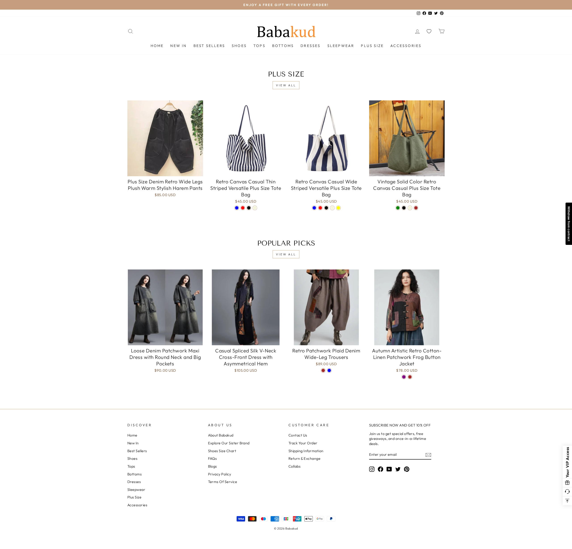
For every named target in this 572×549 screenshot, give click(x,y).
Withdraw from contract (569, 223)
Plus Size (372, 45)
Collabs (294, 466)
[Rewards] (567, 482)
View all (286, 85)
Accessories (405, 45)
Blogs (212, 466)
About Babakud (220, 435)
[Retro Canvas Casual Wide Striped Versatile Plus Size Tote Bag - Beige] (332, 208)
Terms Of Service (222, 481)
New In (178, 45)
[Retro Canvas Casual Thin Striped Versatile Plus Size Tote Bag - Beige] (255, 208)
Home (157, 45)
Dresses (310, 45)
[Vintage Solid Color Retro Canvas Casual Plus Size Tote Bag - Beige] (410, 208)
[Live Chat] (567, 491)
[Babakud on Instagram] (371, 469)
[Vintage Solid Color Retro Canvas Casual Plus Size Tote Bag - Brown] (416, 208)
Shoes (239, 45)
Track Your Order (303, 443)
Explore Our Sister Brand (229, 443)
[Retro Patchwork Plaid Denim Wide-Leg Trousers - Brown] (323, 370)
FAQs (212, 458)
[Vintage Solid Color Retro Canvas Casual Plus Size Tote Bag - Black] (404, 208)
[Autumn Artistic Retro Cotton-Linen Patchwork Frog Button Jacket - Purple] (404, 377)
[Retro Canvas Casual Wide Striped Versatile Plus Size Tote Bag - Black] (326, 208)
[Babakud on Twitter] (398, 469)
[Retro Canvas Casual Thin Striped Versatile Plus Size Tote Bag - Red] (243, 208)
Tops (259, 45)
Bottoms (283, 45)
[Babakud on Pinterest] (406, 469)
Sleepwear (340, 45)
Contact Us (297, 435)
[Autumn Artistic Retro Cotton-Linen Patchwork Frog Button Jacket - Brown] (410, 377)
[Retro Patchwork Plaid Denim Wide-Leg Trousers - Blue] (329, 370)
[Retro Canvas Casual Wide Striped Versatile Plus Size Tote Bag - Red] (320, 208)
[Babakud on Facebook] (380, 469)
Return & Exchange (304, 458)
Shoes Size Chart (222, 451)
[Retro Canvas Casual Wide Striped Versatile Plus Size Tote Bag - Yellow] (338, 208)
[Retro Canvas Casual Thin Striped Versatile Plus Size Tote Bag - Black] (249, 208)
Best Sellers (209, 45)
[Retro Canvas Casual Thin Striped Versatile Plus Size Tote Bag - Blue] (237, 208)
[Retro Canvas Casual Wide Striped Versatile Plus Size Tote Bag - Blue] (314, 208)
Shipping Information (306, 451)
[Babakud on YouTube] (389, 469)
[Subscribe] (428, 454)
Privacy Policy (219, 474)
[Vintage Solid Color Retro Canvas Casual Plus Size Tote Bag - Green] (398, 208)
